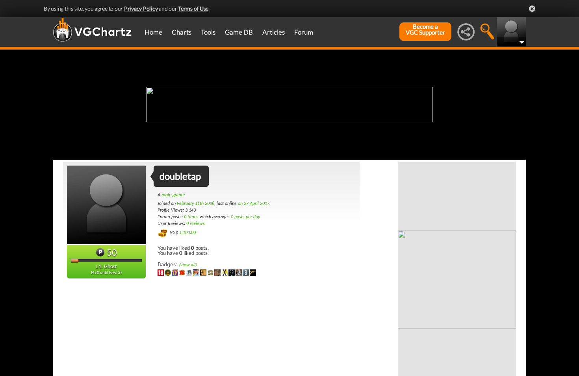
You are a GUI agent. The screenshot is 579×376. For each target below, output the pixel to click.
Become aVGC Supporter (425, 29)
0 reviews (195, 223)
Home (153, 32)
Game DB (239, 32)
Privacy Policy (141, 8)
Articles (273, 32)
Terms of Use (193, 8)
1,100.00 (187, 232)
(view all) (188, 264)
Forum (303, 32)
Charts (181, 32)
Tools (208, 32)
